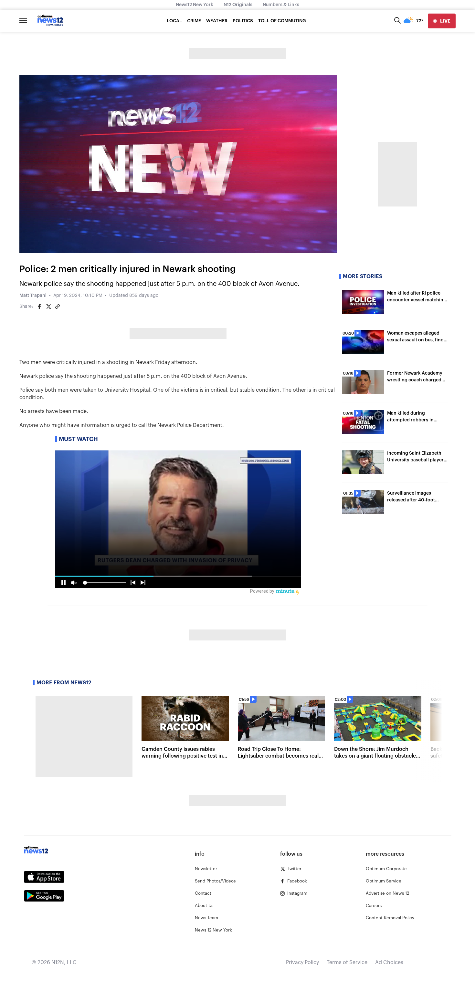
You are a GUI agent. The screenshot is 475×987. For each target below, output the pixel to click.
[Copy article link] (57, 306)
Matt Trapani (33, 295)
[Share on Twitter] (48, 306)
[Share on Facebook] (39, 306)
